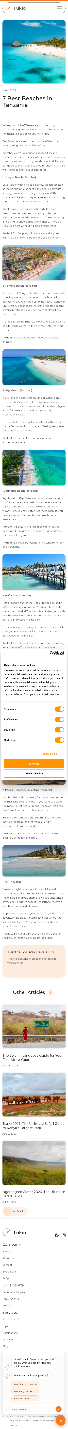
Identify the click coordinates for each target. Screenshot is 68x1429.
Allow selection (34, 773)
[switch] (59, 719)
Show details (49, 753)
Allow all (34, 763)
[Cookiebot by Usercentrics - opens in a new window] (49, 653)
